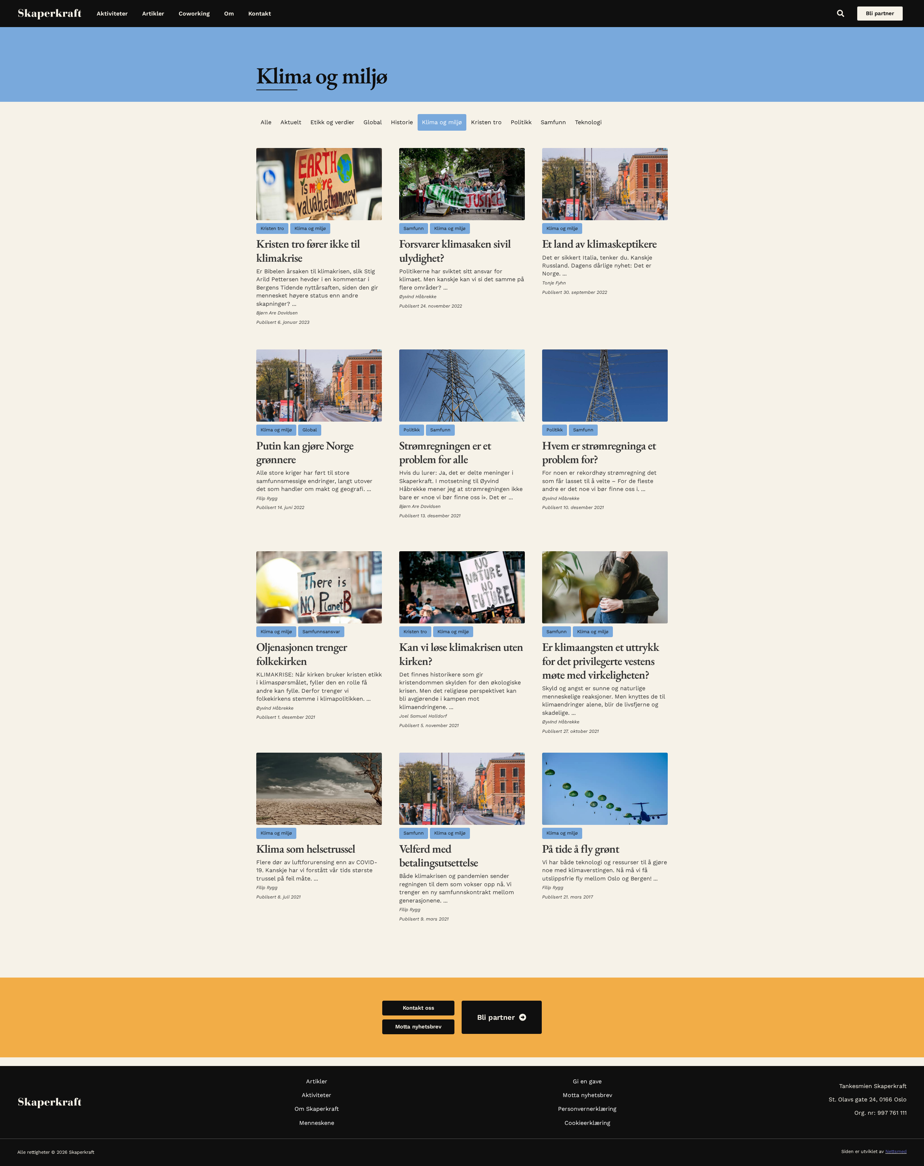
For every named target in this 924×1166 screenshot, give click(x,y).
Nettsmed (896, 1151)
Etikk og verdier (332, 122)
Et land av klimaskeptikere (599, 243)
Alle (266, 122)
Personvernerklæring (587, 1108)
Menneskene (316, 1122)
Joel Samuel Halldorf (423, 716)
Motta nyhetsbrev (587, 1095)
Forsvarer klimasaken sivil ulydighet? (455, 250)
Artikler (153, 13)
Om (229, 13)
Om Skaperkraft (317, 1108)
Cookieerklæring (587, 1122)
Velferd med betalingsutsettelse (438, 855)
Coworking (194, 13)
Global (372, 122)
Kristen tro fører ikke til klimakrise (308, 250)
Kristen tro (486, 122)
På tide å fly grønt (580, 848)
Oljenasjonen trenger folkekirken (301, 653)
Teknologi (588, 122)
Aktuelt (290, 122)
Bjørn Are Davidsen (277, 313)
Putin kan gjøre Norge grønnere (304, 452)
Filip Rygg (267, 498)
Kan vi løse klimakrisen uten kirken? (461, 653)
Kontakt (259, 13)
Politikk (521, 122)
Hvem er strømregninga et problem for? (599, 452)
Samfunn (553, 122)
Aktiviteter (112, 13)
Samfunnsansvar (321, 631)
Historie (402, 122)
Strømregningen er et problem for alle (445, 452)
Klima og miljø (442, 122)
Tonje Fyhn (554, 283)
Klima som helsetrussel (305, 848)
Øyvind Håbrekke (417, 296)
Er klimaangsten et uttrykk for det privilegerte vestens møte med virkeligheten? (600, 660)
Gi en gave (587, 1081)
